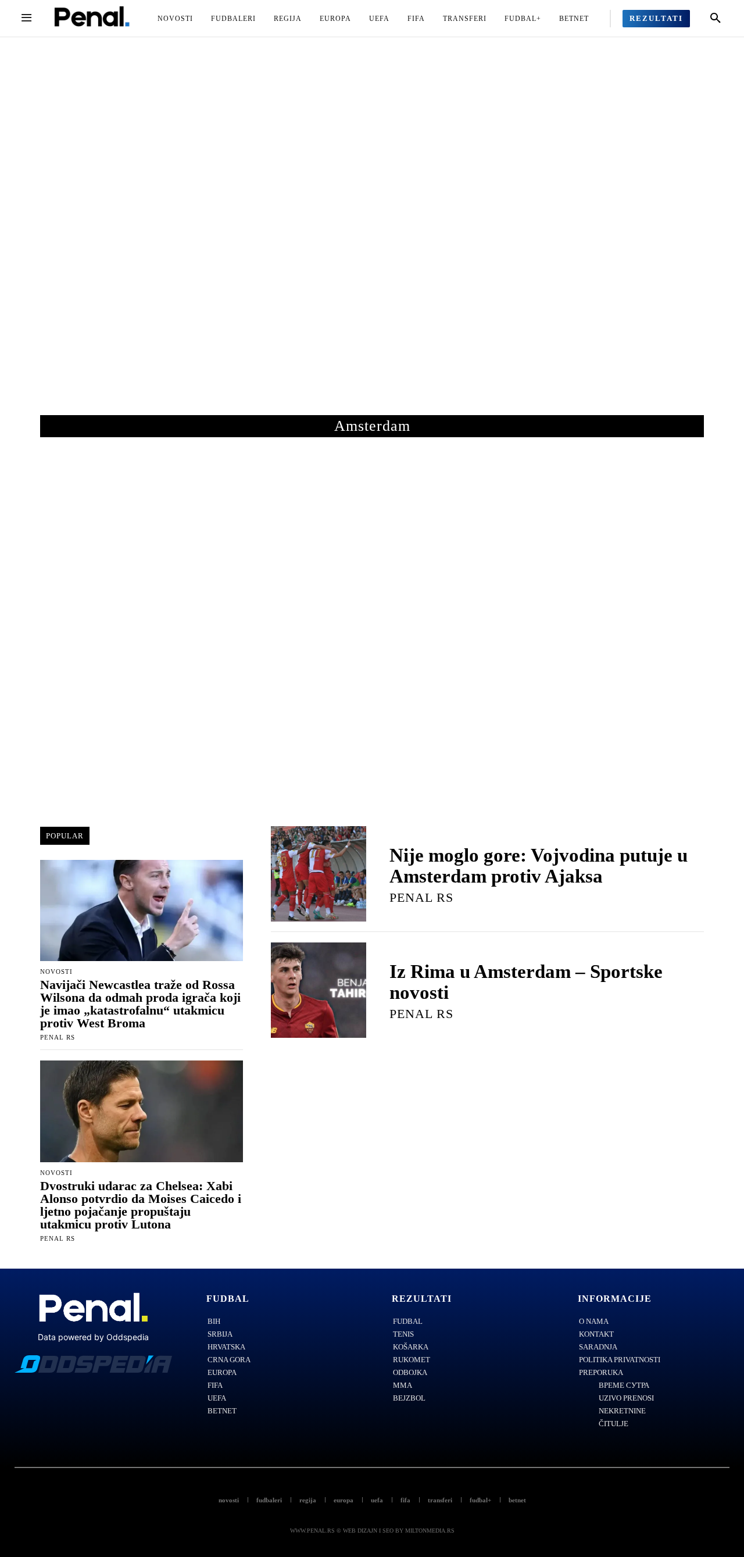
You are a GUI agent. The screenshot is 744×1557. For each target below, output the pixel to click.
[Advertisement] (372, 237)
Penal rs (57, 1037)
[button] (715, 19)
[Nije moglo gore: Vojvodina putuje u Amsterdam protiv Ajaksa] (318, 874)
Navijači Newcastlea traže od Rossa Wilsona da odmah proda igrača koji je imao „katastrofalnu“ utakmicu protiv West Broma (140, 1003)
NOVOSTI (56, 972)
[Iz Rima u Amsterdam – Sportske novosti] (318, 990)
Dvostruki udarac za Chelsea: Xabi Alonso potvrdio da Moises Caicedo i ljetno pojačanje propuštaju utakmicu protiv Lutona (140, 1205)
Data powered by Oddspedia (93, 1337)
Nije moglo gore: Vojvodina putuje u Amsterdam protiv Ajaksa (538, 866)
